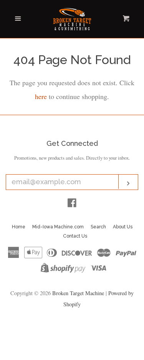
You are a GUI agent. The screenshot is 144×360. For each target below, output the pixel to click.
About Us (122, 227)
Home (18, 227)
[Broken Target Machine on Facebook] (72, 203)
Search (98, 227)
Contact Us (75, 236)
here (41, 96)
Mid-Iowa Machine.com (58, 227)
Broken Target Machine (78, 293)
